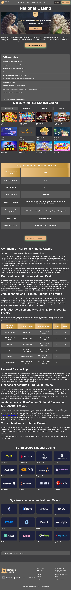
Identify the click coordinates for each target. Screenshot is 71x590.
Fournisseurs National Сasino (11, 96)
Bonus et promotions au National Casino (14, 72)
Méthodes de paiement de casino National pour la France (19, 78)
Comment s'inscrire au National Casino (14, 68)
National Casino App (9, 82)
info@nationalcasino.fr (60, 579)
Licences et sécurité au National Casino (14, 85)
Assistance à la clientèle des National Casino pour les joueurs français (22, 89)
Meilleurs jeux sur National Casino (12, 61)
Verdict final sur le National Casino (12, 92)
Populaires (8, 108)
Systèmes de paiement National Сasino (14, 99)
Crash (43, 108)
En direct (25, 108)
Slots (60, 108)
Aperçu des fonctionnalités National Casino (15, 65)
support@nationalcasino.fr (9, 415)
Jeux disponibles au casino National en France (16, 75)
